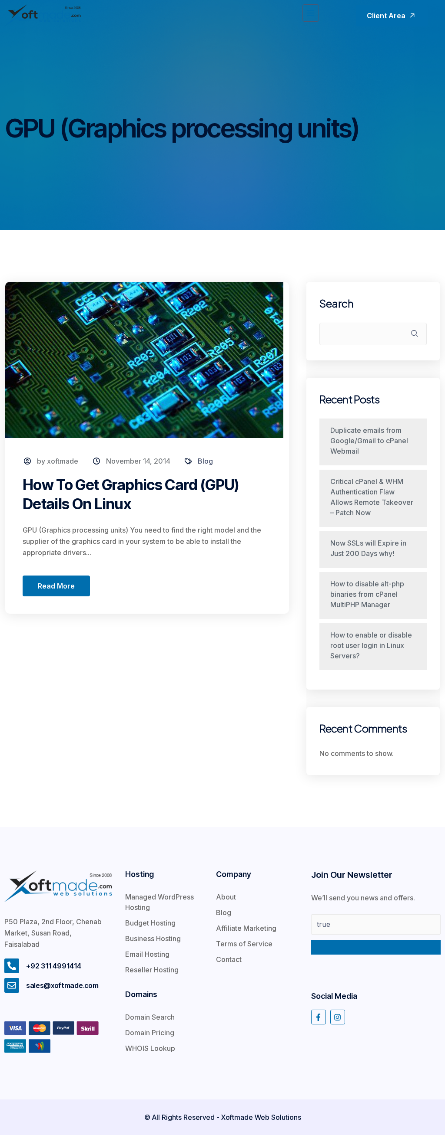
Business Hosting (153, 938)
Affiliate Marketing (246, 928)
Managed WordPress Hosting (159, 902)
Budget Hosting (150, 923)
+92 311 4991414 (53, 966)
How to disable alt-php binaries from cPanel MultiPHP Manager (367, 594)
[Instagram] (337, 1017)
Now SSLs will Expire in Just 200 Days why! (368, 548)
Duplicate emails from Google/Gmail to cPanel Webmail (369, 440)
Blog (205, 461)
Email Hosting (147, 954)
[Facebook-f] (318, 1017)
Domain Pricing (149, 1032)
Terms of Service (244, 943)
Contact (229, 959)
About (226, 897)
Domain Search (150, 1017)
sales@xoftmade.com (62, 985)
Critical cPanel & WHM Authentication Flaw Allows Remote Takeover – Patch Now (371, 497)
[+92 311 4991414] (11, 965)
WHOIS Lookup (150, 1048)
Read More (56, 586)
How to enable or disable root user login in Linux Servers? (371, 645)
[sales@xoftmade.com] (11, 985)
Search (336, 303)
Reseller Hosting (152, 969)
